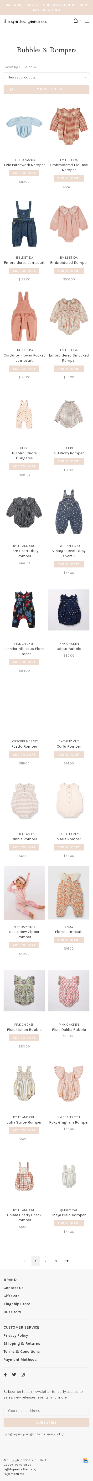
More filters (49, 89)
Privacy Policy (16, 1335)
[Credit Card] (85, 1462)
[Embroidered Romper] (68, 225)
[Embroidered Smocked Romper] (68, 317)
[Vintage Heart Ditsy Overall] (68, 513)
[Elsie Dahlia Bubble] (68, 992)
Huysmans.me (14, 1474)
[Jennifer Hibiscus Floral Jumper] (24, 611)
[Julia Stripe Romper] (24, 1084)
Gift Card (12, 1296)
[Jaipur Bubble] (68, 611)
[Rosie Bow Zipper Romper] (24, 894)
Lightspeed (12, 1469)
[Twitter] (14, 1375)
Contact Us (14, 1287)
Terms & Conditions (22, 1351)
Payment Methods (20, 1359)
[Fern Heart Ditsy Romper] (24, 513)
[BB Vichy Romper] (68, 415)
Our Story (12, 1312)
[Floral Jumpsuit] (68, 894)
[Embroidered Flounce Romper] (68, 127)
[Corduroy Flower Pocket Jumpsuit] (24, 317)
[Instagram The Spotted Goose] (23, 1375)
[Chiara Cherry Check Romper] (24, 1177)
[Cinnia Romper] (24, 801)
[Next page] (67, 1261)
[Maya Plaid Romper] (68, 1177)
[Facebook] (5, 1375)
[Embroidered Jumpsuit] (24, 225)
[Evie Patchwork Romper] (24, 127)
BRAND (10, 1279)
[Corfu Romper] (68, 709)
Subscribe (46, 1423)
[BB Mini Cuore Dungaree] (24, 415)
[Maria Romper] (68, 801)
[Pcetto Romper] (24, 709)
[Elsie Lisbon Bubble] (24, 992)
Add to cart (24, 173)
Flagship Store (17, 1304)
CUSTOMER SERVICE (21, 1327)
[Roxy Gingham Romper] (68, 1084)
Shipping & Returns (22, 1343)
